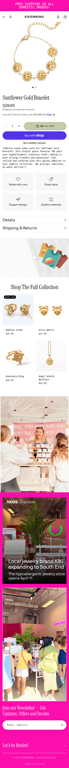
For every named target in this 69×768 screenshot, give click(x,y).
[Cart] (65, 16)
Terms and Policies (34, 764)
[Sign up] (61, 725)
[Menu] (3, 17)
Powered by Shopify (46, 758)
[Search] (10, 16)
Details (9, 220)
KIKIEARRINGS (27, 758)
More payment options (34, 143)
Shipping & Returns (20, 228)
